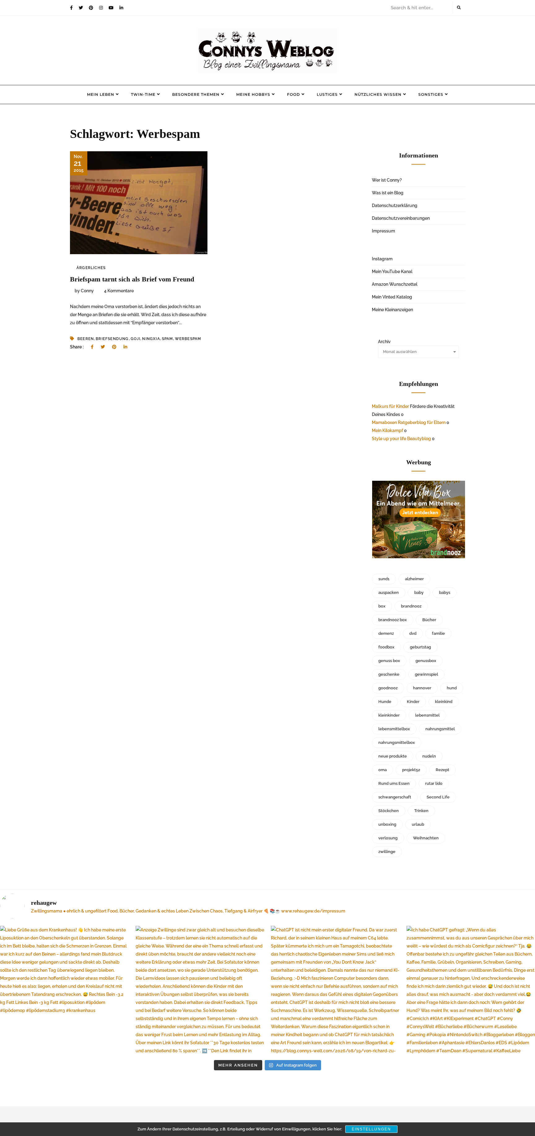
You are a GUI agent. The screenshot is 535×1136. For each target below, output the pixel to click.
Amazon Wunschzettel (394, 284)
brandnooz (411, 606)
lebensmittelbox (394, 729)
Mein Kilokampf (387, 430)
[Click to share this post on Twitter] (103, 347)
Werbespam (188, 339)
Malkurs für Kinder (390, 406)
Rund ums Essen (394, 783)
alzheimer (414, 579)
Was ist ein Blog (387, 192)
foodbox (386, 647)
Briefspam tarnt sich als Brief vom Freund (132, 279)
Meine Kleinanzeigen (392, 309)
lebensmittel (427, 715)
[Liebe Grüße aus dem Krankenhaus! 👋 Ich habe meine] (64, 990)
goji (136, 339)
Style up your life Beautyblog (401, 438)
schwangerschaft (394, 797)
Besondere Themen (196, 94)
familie (438, 633)
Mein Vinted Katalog (392, 296)
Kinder (413, 701)
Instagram (382, 258)
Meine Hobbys (253, 94)
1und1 (383, 579)
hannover (422, 688)
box (381, 606)
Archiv (384, 341)
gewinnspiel (426, 674)
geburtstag (420, 647)
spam (167, 339)
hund (452, 688)
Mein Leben (100, 94)
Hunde (384, 701)
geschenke (388, 674)
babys (444, 592)
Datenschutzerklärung (394, 205)
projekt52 (411, 769)
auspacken (388, 592)
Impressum (383, 230)
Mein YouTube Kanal (392, 271)
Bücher (429, 619)
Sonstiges (430, 94)
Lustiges (327, 94)
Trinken (421, 810)
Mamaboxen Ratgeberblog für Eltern (409, 422)
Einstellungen (371, 1129)
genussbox (425, 660)
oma (382, 769)
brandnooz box (392, 619)
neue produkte (392, 756)
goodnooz (388, 688)
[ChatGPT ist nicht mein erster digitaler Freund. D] (335, 990)
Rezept (442, 769)
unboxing (387, 824)
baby (419, 592)
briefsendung (112, 339)
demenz (386, 633)
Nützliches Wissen (378, 94)
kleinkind (443, 701)
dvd (412, 633)
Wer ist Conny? (387, 180)
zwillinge (386, 851)
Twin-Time (143, 94)
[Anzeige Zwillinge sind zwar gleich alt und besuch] (200, 990)
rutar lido (433, 783)
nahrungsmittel (440, 729)
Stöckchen (388, 810)
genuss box (389, 660)
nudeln (429, 756)
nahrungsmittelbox (396, 742)
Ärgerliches (91, 268)
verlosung (388, 838)
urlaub (418, 824)
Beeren (85, 339)
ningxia (151, 339)
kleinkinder (389, 715)
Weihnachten (426, 838)
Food (293, 94)
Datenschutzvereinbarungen (401, 218)
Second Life (438, 797)
